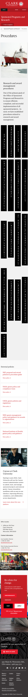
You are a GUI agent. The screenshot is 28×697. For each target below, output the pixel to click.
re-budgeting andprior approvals (18, 239)
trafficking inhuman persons (25, 300)
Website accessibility (8, 688)
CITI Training (18, 141)
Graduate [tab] (8, 600)
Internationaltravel (11, 239)
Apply (4, 9)
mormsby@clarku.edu (6, 549)
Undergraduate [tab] (10, 595)
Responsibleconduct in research (25, 239)
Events (3, 683)
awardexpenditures (11, 141)
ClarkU (1, 29)
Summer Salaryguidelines (11, 300)
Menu (16, 9)
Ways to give (10, 651)
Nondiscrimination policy (9, 690)
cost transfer (25, 141)
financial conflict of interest (18, 185)
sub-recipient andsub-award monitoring (4, 300)
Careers (11, 673)
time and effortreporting (18, 300)
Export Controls (11, 185)
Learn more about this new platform (11, 503)
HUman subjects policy (25, 185)
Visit (8, 606)
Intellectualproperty (4, 239)
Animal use (4, 141)
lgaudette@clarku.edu (6, 542)
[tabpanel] (14, 609)
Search (24, 9)
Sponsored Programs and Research (13, 18)
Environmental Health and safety (4, 185)
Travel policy (4, 345)
